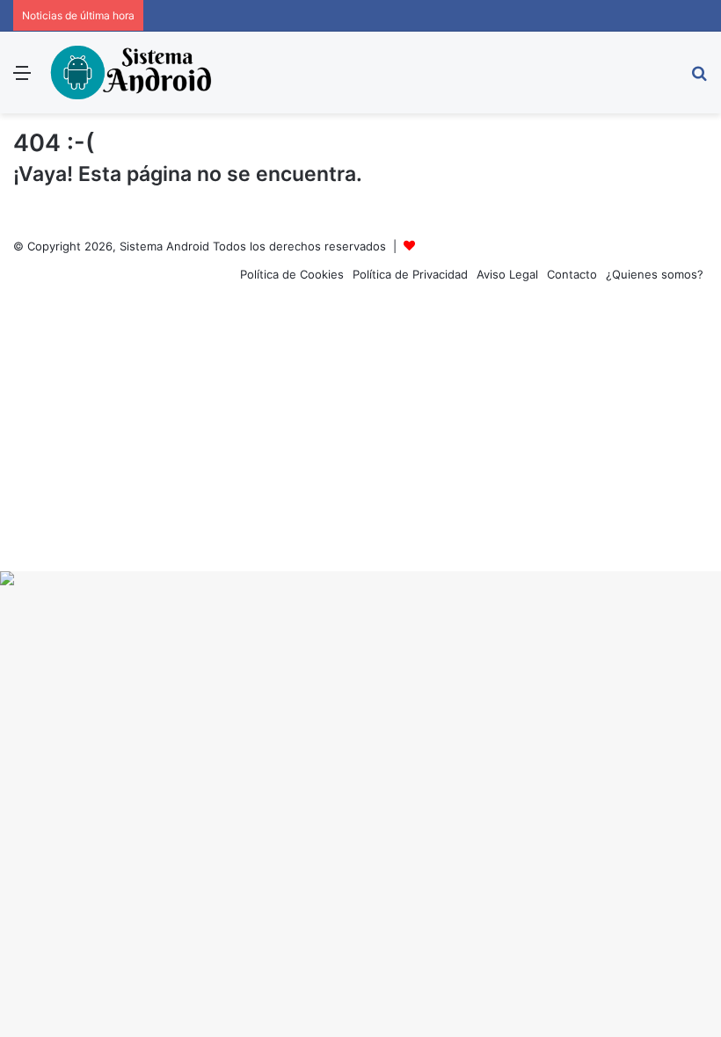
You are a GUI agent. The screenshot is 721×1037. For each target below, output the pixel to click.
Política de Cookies (292, 274)
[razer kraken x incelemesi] (360, 578)
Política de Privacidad (410, 274)
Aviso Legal (507, 274)
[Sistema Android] (132, 72)
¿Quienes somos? (654, 274)
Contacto (572, 274)
